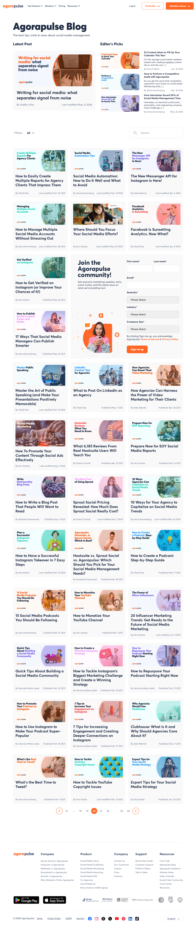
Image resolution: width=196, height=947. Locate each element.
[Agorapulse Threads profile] (103, 918)
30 (121, 810)
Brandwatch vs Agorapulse (54, 872)
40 (128, 810)
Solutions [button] (49, 6)
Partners (118, 876)
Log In (132, 6)
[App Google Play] (26, 899)
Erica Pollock (153, 69)
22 (108, 810)
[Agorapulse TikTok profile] (137, 918)
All (28, 133)
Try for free (150, 6)
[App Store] (54, 899)
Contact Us (119, 861)
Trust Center (166, 883)
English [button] (171, 918)
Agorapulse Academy (170, 868)
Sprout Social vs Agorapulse (54, 861)
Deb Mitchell (140, 743)
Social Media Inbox (89, 861)
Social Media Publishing (91, 864)
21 (101, 810)
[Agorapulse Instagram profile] (96, 918)
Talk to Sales (141, 872)
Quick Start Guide (144, 861)
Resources (165, 887)
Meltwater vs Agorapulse (53, 868)
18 (80, 810)
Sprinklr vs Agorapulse (51, 876)
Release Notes (167, 872)
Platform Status (143, 868)
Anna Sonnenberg (156, 90)
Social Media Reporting (91, 872)
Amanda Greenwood (29, 519)
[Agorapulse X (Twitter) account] (110, 918)
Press (116, 872)
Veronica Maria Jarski (29, 688)
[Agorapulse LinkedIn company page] (130, 918)
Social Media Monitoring (92, 868)
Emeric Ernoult (83, 463)
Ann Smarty (82, 246)
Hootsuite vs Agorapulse (52, 864)
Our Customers (121, 864)
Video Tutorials (167, 876)
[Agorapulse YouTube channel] (117, 918)
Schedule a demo (178, 6)
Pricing (61, 6)
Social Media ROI (88, 876)
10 (66, 810)
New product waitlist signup (94, 887)
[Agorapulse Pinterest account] (123, 918)
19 (87, 810)
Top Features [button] (33, 6)
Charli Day (24, 193)
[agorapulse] (13, 6)
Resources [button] (72, 6)
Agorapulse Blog (168, 864)
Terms (40, 918)
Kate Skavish (140, 407)
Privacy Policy (54, 918)
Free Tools (165, 861)
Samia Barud (140, 193)
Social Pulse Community (171, 880)
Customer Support (144, 864)
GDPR (69, 918)
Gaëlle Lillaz (27, 104)
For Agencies (86, 880)
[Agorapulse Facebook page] (90, 918)
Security (80, 918)
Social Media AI (87, 883)
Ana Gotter (24, 299)
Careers (118, 868)
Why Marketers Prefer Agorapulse (57, 880)
